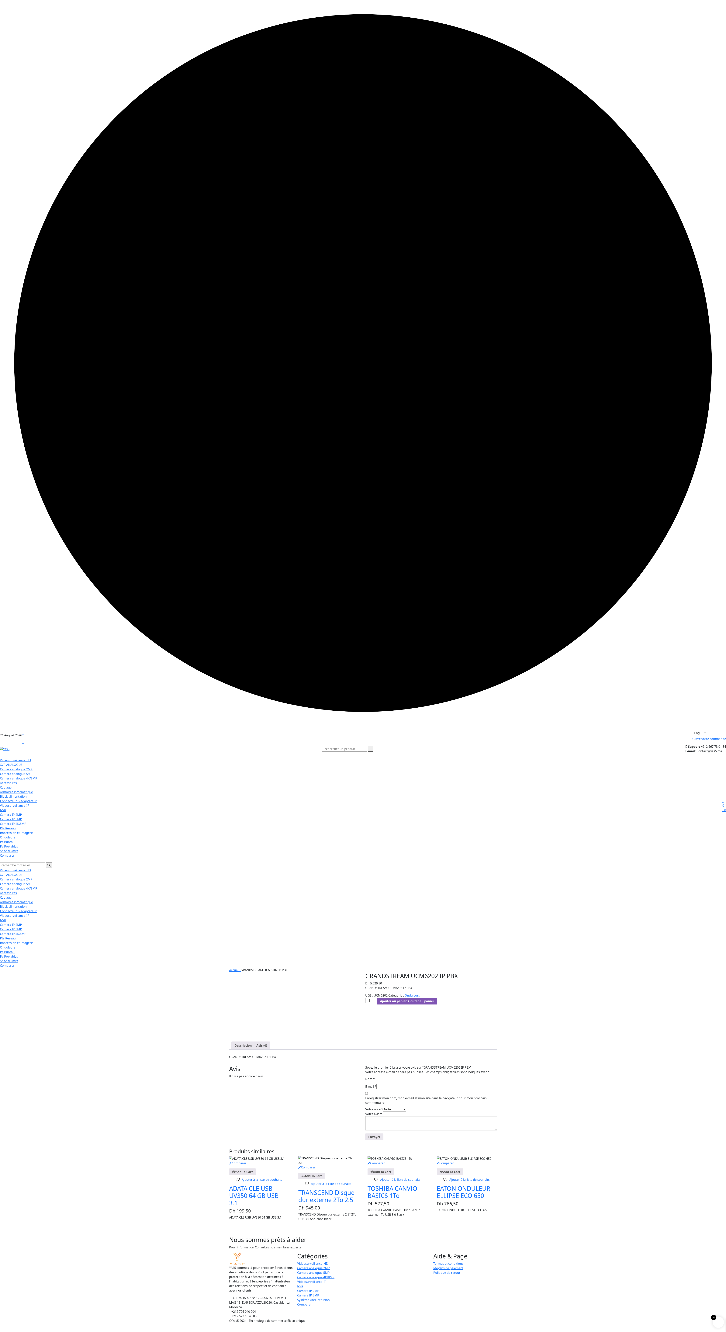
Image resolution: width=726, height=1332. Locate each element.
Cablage (6, 787)
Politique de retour (446, 1273)
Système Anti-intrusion (313, 1300)
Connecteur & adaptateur (18, 801)
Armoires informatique (16, 792)
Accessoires (8, 783)
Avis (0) (261, 1045)
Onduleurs (7, 837)
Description (243, 1045)
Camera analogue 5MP (16, 774)
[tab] (243, 1045)
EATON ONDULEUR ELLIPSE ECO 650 (463, 1192)
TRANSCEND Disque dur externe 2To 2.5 (326, 1196)
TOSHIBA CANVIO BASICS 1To (392, 1192)
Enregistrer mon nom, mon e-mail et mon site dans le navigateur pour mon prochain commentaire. (426, 1100)
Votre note (374, 1109)
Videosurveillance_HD (15, 760)
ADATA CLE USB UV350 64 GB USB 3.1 (254, 1195)
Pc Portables (9, 846)
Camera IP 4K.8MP (13, 824)
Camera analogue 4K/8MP (18, 778)
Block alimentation (13, 796)
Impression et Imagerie (16, 833)
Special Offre (9, 851)
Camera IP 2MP (11, 815)
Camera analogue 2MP (16, 769)
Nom (370, 1079)
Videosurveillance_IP (14, 805)
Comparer (7, 855)
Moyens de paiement (448, 1268)
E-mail (370, 1086)
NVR (3, 810)
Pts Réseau (8, 828)
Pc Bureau (7, 842)
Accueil (235, 970)
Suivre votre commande (709, 739)
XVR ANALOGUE (11, 765)
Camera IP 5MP (11, 819)
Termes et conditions (448, 1263)
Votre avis (373, 1114)
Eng (697, 733)
